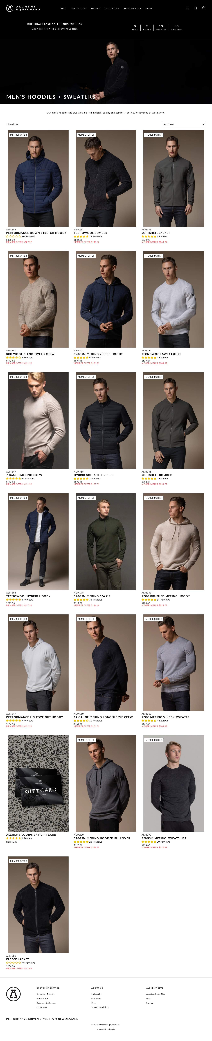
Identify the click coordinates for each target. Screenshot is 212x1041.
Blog (93, 1003)
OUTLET (95, 8)
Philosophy (96, 994)
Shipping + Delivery (45, 994)
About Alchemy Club (155, 994)
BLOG (149, 8)
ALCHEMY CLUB (132, 8)
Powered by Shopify (106, 1029)
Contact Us (42, 1007)
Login (148, 998)
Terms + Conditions (100, 1007)
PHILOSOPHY (112, 8)
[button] (14, 236)
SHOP (63, 8)
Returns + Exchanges (46, 1003)
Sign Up (149, 1003)
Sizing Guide (42, 998)
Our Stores (96, 998)
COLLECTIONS (79, 8)
